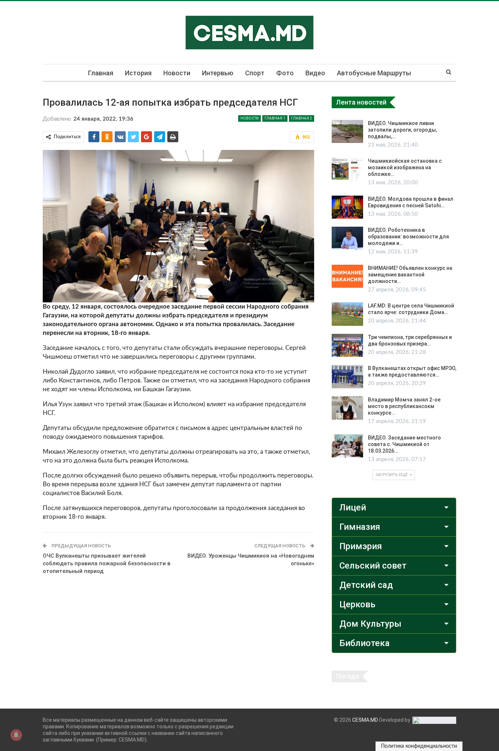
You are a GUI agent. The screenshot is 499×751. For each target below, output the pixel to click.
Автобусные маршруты (374, 73)
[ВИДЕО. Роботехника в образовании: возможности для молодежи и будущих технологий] (347, 238)
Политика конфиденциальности (419, 746)
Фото (285, 73)
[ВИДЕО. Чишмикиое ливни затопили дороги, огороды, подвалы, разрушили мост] (347, 131)
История (138, 73)
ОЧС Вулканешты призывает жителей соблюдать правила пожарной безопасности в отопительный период (107, 563)
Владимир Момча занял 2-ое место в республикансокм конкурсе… (404, 406)
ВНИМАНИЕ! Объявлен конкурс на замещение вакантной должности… (410, 274)
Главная (100, 73)
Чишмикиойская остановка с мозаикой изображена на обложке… (405, 167)
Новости (176, 73)
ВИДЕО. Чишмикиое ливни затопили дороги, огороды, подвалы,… (402, 129)
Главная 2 (301, 118)
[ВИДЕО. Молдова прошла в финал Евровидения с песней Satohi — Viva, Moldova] (347, 207)
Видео (315, 73)
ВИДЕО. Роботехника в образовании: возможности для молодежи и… (408, 236)
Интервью (217, 73)
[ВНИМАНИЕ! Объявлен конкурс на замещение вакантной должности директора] (347, 276)
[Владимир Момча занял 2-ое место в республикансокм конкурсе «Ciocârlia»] (347, 408)
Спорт (254, 73)
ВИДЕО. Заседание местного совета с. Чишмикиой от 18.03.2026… (404, 444)
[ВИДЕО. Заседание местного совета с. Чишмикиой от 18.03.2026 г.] (347, 446)
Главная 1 (274, 118)
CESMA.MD (365, 720)
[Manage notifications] (16, 735)
